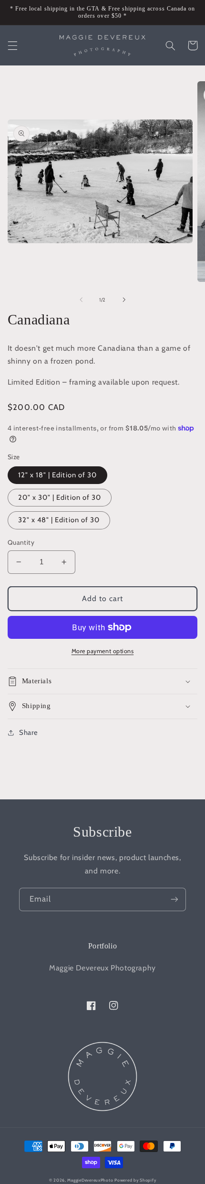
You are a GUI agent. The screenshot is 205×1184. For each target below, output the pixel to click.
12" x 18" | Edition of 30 (57, 475)
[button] (12, 45)
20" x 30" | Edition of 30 (59, 497)
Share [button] (28, 732)
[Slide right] (123, 299)
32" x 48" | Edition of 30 (59, 520)
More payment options (103, 651)
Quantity (21, 542)
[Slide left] (81, 299)
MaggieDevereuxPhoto (90, 1180)
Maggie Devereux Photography (102, 967)
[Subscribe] (174, 899)
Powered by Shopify (135, 1180)
